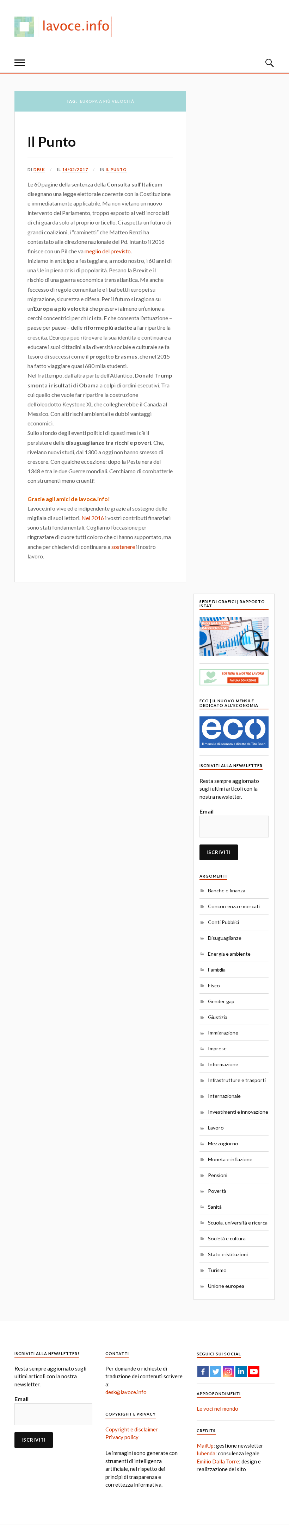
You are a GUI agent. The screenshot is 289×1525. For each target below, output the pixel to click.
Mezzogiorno (223, 1143)
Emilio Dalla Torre (218, 1461)
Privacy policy (122, 1437)
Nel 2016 (92, 517)
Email (206, 811)
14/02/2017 (75, 169)
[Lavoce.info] (65, 26)
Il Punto (51, 141)
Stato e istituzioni (228, 1254)
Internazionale (224, 1096)
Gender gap (221, 1001)
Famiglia (217, 970)
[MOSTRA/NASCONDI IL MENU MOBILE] (19, 62)
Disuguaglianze (224, 938)
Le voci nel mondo (217, 1408)
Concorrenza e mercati (234, 906)
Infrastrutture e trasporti (237, 1080)
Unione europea (226, 1286)
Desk (39, 169)
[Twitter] (215, 1371)
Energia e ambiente (229, 954)
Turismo (217, 1270)
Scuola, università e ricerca (238, 1223)
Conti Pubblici (223, 922)
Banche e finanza (226, 890)
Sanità (215, 1207)
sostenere (123, 546)
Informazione (223, 1064)
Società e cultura (227, 1238)
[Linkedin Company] (241, 1371)
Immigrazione (223, 1033)
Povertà (217, 1191)
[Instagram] (228, 1371)
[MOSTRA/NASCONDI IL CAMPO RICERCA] (269, 62)
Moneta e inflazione (230, 1159)
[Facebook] (203, 1371)
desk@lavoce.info (126, 1392)
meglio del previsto (108, 251)
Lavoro (216, 1128)
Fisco (214, 985)
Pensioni (217, 1175)
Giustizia (217, 1017)
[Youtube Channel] (253, 1371)
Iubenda (206, 1453)
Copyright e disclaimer (131, 1429)
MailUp (205, 1445)
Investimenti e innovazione (238, 1112)
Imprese (217, 1048)
